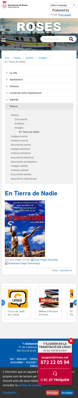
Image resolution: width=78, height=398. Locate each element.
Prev (5, 303)
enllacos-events (19, 140)
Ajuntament (16, 79)
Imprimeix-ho (66, 270)
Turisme (14, 86)
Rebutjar (52, 392)
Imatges (42, 57)
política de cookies (30, 385)
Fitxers (17, 57)
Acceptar (67, 392)
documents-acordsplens (24, 161)
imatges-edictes (19, 165)
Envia (55, 270)
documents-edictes (21, 174)
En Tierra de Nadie (29, 131)
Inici (7, 57)
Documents (21, 119)
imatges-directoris (20, 148)
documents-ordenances (24, 178)
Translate (64, 15)
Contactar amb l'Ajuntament (26, 93)
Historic (30, 57)
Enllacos (19, 123)
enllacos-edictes (20, 170)
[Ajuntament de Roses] (39, 27)
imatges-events (19, 136)
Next (73, 303)
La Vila (13, 73)
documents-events (21, 144)
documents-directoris (22, 157)
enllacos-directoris (21, 153)
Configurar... (10, 392)
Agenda (14, 99)
